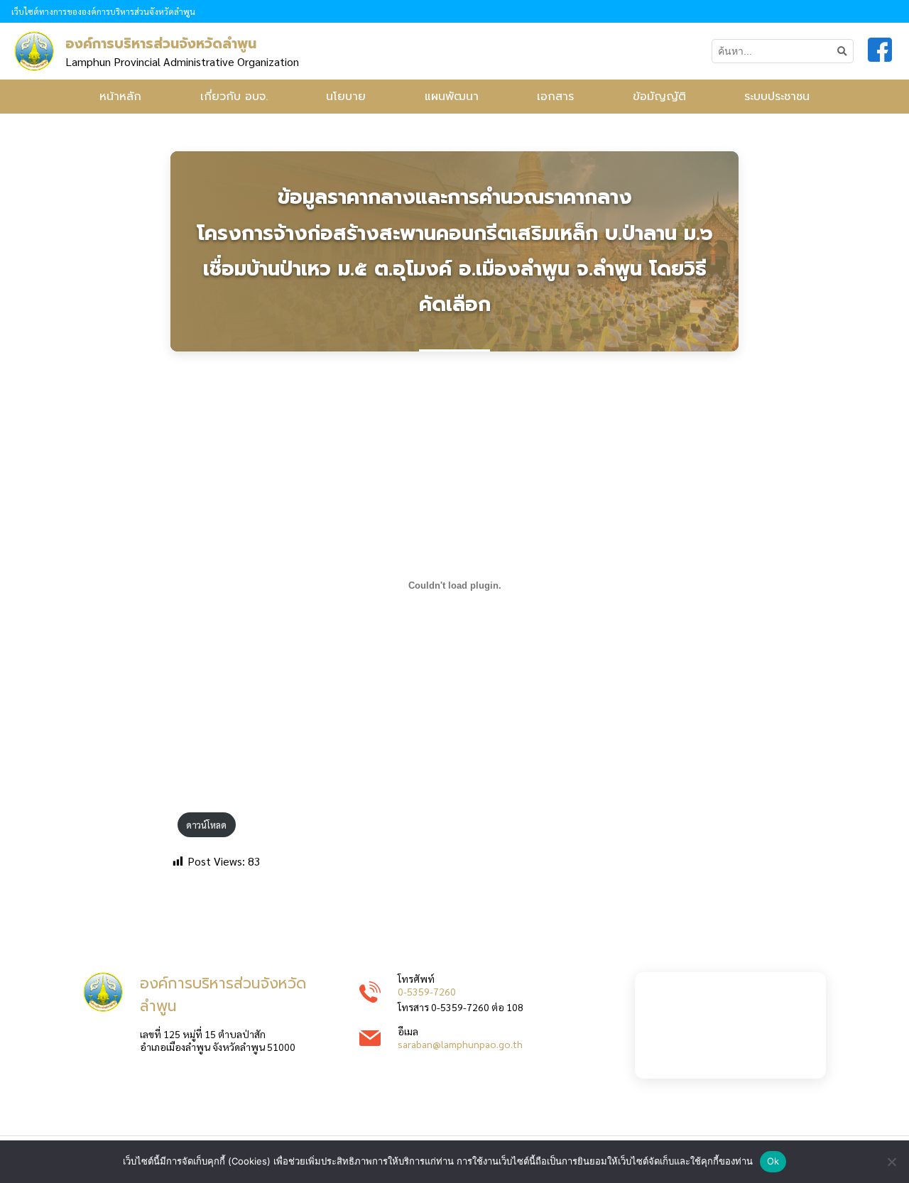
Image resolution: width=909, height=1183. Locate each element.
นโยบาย (346, 96)
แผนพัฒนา (452, 96)
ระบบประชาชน (777, 96)
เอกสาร (555, 96)
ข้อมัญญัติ (659, 96)
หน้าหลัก (120, 96)
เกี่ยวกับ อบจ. (234, 96)
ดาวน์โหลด (206, 825)
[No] (891, 1162)
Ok (773, 1161)
